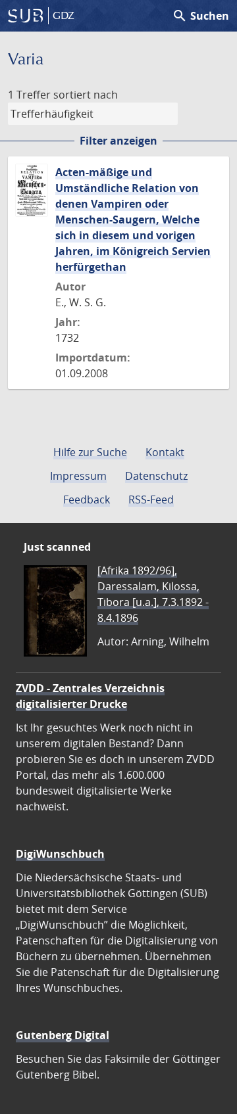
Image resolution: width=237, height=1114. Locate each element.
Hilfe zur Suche (90, 452)
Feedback (86, 499)
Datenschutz (156, 476)
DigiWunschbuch (60, 854)
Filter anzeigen (118, 140)
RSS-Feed (151, 499)
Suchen (200, 16)
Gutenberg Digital (62, 1035)
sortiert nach (85, 94)
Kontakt (164, 452)
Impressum (78, 476)
